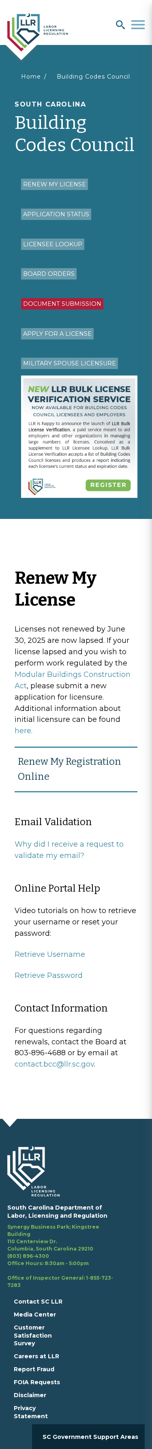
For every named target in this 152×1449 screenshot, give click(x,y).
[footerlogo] (38, 1171)
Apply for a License (57, 333)
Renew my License (54, 184)
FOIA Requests (37, 1382)
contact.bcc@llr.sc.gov (54, 1064)
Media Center (35, 1314)
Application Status (56, 214)
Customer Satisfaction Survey (33, 1335)
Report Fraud (34, 1369)
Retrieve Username (50, 954)
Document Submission (62, 303)
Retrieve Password (49, 975)
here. (23, 730)
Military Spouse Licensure (69, 363)
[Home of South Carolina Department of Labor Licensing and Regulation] (37, 31)
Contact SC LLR (38, 1301)
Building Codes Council (94, 76)
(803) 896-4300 (28, 1256)
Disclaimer (30, 1395)
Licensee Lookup (52, 244)
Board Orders (49, 273)
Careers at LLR (36, 1356)
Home (31, 76)
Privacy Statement (31, 1412)
